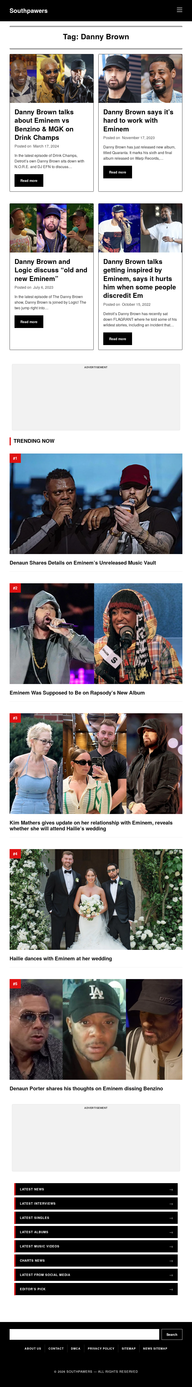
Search (171, 1334)
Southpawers (29, 10)
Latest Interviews (38, 1203)
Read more (28, 180)
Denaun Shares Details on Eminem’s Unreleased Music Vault (83, 563)
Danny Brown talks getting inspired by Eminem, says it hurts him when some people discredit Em (139, 278)
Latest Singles (34, 1217)
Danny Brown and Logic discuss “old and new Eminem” (51, 269)
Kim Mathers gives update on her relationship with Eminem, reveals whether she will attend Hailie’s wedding (91, 825)
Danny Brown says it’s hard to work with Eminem (138, 120)
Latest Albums (34, 1232)
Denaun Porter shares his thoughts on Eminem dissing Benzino (86, 1088)
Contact (56, 1348)
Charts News (32, 1260)
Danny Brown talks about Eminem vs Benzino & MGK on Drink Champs (44, 124)
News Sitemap (155, 1348)
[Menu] (178, 11)
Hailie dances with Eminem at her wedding (61, 958)
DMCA (76, 1348)
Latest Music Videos (39, 1246)
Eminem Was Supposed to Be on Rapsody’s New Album (77, 692)
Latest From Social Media (45, 1274)
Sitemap (129, 1348)
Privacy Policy (101, 1348)
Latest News (32, 1189)
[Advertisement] (96, 399)
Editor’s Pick (33, 1289)
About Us (33, 1348)
